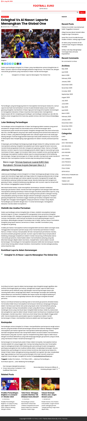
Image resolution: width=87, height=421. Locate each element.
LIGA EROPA (65, 149)
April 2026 (65, 72)
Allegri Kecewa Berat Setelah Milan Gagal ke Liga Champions (73, 33)
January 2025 (66, 120)
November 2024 (67, 126)
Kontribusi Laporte (7, 362)
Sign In (82, 12)
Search (64, 17)
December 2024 (67, 123)
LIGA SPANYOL (66, 165)
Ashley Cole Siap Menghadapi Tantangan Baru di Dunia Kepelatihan (71, 52)
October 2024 (66, 129)
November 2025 (67, 88)
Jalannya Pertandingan (41, 359)
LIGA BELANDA (66, 146)
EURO (63, 136)
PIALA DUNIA (66, 168)
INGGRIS (64, 140)
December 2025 (67, 85)
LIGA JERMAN (66, 159)
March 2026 (65, 75)
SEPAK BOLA (5, 16)
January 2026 (66, 82)
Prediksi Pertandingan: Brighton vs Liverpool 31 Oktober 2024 (10, 395)
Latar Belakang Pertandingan (24, 362)
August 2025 (66, 97)
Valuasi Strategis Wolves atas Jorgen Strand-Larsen (49, 395)
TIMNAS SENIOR (67, 178)
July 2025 (65, 101)
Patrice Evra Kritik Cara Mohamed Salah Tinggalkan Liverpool (73, 28)
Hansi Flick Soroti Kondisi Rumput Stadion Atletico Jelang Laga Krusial (73, 39)
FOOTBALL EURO (43, 5)
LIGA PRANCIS (66, 162)
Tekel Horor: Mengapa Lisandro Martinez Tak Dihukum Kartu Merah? (30, 395)
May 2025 (65, 107)
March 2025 (65, 113)
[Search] (77, 12)
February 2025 (66, 116)
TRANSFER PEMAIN (68, 184)
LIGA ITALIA (65, 156)
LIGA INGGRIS (66, 152)
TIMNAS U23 (65, 181)
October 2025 (66, 91)
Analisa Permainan (14, 359)
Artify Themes (62, 419)
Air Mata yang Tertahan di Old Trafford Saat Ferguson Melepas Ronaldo (72, 45)
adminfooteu (6, 27)
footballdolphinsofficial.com (43, 356)
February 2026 (66, 78)
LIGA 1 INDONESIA (67, 143)
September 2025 (67, 94)
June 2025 (65, 104)
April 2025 (65, 110)
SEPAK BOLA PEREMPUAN (70, 175)
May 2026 (65, 69)
